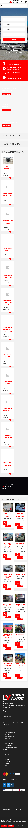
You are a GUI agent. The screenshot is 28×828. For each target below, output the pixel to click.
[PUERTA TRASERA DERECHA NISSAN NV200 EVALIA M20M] (8, 455)
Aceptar (4, 825)
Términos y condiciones (11, 741)
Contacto (7, 768)
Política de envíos (9, 738)
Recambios (7, 755)
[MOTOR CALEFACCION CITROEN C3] (8, 160)
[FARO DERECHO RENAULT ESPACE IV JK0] (8, 402)
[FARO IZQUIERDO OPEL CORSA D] (8, 348)
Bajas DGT (7, 759)
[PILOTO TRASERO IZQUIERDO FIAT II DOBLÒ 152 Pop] (8, 321)
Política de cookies (9, 736)
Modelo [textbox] (8, 24)
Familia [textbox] (8, 29)
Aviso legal (7, 734)
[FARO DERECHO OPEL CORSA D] (8, 375)
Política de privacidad (10, 732)
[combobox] (14, 19)
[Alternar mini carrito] (26, 2)
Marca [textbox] (8, 19)
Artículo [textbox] (8, 34)
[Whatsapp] (22, 1)
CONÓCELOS (6, 94)
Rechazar (11, 825)
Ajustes (17, 825)
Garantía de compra (9, 743)
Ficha (5, 523)
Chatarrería (7, 763)
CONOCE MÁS (5, 488)
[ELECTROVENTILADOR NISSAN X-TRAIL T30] (8, 295)
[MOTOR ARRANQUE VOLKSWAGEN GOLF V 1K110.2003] (8, 214)
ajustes (12, 823)
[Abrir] (2, 1)
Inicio (6, 752)
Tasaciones (8, 761)
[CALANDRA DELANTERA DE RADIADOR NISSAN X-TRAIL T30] (8, 429)
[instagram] (12, 785)
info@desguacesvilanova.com (10, 711)
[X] (8, 785)
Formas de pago (9, 745)
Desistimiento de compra (11, 747)
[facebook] (4, 785)
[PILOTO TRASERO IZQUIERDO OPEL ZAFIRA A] (8, 240)
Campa (6, 757)
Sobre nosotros (8, 766)
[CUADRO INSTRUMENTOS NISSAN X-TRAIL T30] (8, 268)
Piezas (8, 525)
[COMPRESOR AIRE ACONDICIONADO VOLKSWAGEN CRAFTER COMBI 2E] (8, 187)
